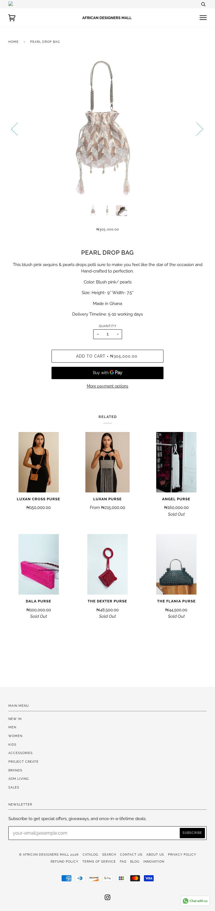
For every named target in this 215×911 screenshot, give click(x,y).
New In (15, 719)
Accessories (20, 753)
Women (15, 736)
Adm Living (18, 779)
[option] (107, 129)
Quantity (107, 326)
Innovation (153, 861)
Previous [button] (17, 128)
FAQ (123, 861)
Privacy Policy (182, 854)
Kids (12, 744)
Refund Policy (64, 861)
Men (12, 727)
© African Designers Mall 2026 (49, 854)
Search (109, 854)
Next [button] (196, 128)
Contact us (131, 854)
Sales (13, 787)
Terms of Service (99, 861)
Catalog (90, 854)
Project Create (23, 762)
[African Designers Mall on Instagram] (108, 898)
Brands (15, 770)
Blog (134, 861)
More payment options (107, 386)
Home (13, 42)
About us (155, 854)
